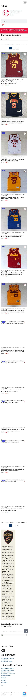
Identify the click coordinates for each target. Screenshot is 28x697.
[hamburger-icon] (25, 2)
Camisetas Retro (9, 79)
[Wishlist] (25, 54)
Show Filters (6, 39)
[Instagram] (3, 650)
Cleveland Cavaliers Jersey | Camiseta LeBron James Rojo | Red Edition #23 (12, 509)
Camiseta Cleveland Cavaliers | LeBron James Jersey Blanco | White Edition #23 (12, 160)
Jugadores (15, 79)
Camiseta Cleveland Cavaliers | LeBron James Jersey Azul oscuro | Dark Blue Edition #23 (12, 122)
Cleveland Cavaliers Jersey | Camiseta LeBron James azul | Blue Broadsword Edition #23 (12, 235)
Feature (3, 79)
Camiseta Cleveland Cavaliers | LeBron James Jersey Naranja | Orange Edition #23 (12, 430)
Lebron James (9, 80)
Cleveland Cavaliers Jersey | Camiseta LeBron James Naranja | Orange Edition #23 (12, 469)
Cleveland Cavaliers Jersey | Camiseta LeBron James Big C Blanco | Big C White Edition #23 (12, 351)
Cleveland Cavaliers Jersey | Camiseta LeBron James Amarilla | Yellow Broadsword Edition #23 (13, 311)
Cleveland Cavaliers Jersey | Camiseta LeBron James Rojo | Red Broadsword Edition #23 (12, 273)
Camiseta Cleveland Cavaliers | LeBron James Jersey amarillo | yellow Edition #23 (12, 197)
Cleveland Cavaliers (19, 118)
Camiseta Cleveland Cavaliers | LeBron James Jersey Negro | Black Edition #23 (12, 390)
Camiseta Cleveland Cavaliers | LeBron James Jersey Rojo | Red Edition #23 (12, 82)
